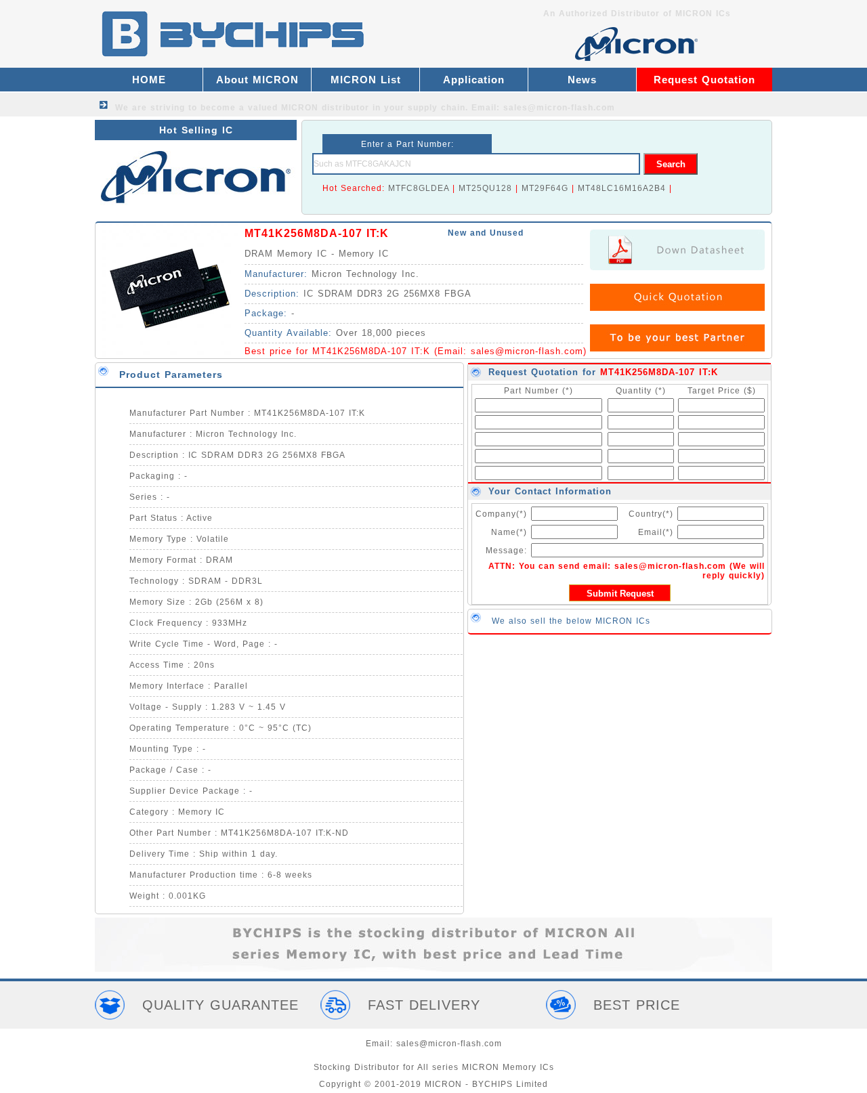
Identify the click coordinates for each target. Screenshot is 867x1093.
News (582, 79)
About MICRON (257, 79)
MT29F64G (545, 188)
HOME (149, 79)
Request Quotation (704, 79)
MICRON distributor (325, 107)
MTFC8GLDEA (418, 188)
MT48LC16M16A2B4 (622, 188)
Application (474, 79)
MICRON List (366, 79)
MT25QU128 (485, 188)
